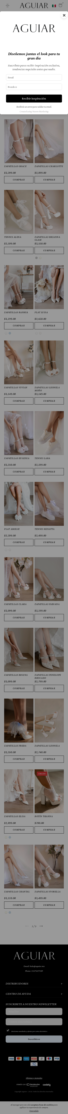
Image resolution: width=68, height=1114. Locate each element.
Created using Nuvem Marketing (34, 111)
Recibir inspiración (34, 98)
